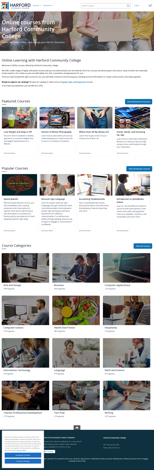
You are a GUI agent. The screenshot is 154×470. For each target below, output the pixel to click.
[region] (23, 449)
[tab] (71, 438)
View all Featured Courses (138, 101)
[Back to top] (77, 427)
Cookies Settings (23, 461)
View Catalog (48, 451)
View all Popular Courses (139, 169)
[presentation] (37, 5)
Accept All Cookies (23, 455)
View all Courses (143, 246)
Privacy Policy (81, 461)
